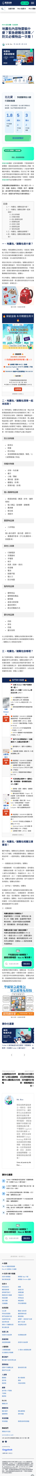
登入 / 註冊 (24, 3)
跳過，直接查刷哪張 (18, 157)
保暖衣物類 (16, 217)
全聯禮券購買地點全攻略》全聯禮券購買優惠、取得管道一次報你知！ (19, 1213)
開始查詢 (26, 964)
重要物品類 (16, 221)
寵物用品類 (16, 226)
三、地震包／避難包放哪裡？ (18, 231)
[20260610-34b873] (18, 79)
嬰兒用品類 (16, 229)
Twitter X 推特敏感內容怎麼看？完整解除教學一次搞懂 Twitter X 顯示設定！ (19, 1181)
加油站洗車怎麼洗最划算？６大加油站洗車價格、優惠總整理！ (19, 1200)
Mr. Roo (10, 44)
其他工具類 (16, 224)
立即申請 (6, 719)
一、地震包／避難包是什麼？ (18, 207)
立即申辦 (18, 389)
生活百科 (15, 25)
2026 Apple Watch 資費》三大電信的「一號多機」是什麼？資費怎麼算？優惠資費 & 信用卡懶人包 (20, 1207)
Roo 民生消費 (6, 25)
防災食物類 (16, 214)
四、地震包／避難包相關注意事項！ (19, 235)
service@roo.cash (7, 1435)
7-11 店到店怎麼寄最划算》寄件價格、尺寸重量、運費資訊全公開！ (19, 1194)
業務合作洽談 (6, 1431)
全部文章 (11, 9)
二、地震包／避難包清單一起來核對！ (19, 211)
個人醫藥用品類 (17, 219)
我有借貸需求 (18, 138)
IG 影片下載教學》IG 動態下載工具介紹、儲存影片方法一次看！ (20, 1187)
